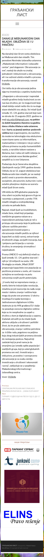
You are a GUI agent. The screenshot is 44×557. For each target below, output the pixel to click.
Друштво (5, 34)
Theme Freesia (30, 546)
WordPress (5, 548)
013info (6, 84)
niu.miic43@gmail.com (18, 119)
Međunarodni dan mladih (23, 49)
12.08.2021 (7, 49)
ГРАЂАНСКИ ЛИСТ (22, 12)
